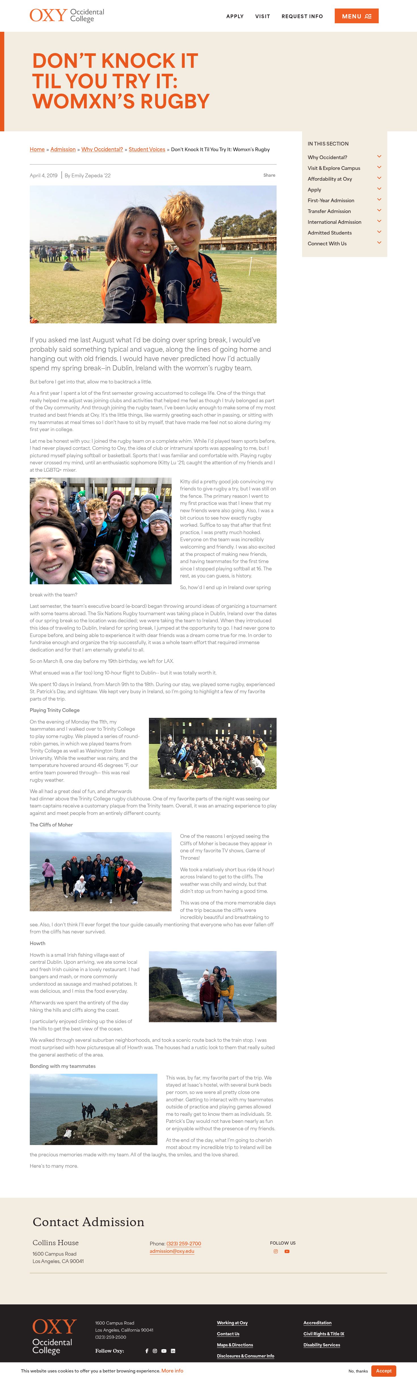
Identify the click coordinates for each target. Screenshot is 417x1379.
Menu (352, 15)
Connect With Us (327, 243)
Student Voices (147, 149)
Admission (63, 149)
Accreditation (318, 1322)
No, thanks (358, 1371)
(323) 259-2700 (184, 1243)
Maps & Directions (235, 1344)
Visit (262, 15)
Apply (235, 15)
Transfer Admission (329, 211)
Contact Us (228, 1333)
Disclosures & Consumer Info (245, 1355)
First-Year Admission (331, 200)
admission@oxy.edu (172, 1250)
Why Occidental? (102, 149)
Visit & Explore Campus (334, 168)
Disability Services (322, 1344)
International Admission (334, 221)
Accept (383, 1371)
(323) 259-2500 (110, 1337)
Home (37, 149)
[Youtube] (287, 1251)
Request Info (302, 15)
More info (172, 1370)
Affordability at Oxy (330, 178)
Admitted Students (330, 232)
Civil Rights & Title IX (324, 1333)
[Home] (87, 16)
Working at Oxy (232, 1322)
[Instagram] (275, 1251)
